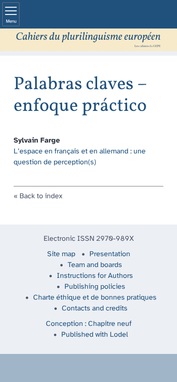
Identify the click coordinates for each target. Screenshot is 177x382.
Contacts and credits (95, 308)
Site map (61, 254)
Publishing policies (94, 287)
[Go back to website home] (88, 40)
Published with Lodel (94, 335)
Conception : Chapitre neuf (89, 324)
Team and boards (95, 265)
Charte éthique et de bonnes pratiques (95, 297)
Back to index (41, 196)
